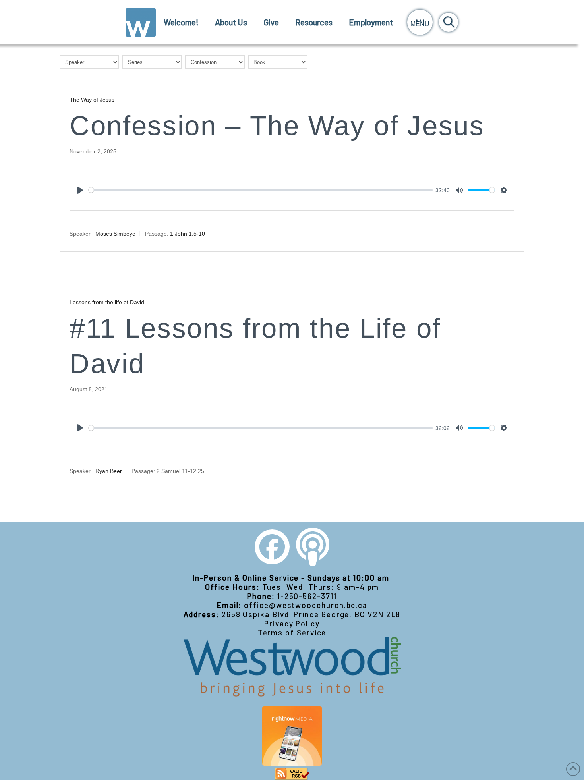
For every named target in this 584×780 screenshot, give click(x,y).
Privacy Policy (292, 623)
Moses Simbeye (115, 233)
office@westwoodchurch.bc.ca (305, 605)
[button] (420, 22)
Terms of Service (292, 632)
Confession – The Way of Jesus (277, 125)
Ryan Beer (108, 471)
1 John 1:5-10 (187, 233)
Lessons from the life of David (107, 302)
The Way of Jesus (92, 100)
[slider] (261, 190)
